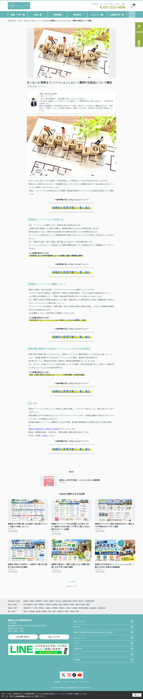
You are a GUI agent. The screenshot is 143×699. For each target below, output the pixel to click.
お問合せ (45, 435)
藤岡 (88, 604)
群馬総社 (60, 611)
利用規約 (57, 682)
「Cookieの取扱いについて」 (23, 696)
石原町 (72, 604)
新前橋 (38, 611)
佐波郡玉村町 (66, 601)
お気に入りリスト (80, 638)
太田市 (45, 601)
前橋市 (25, 601)
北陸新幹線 (101, 608)
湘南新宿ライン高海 (30, 608)
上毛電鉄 (54, 608)
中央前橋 (31, 611)
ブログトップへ (71, 586)
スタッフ (77, 654)
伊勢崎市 (39, 601)
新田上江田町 (81, 604)
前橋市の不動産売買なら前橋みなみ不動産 (43, 429)
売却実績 (57, 15)
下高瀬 (47, 604)
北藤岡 (44, 611)
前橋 (25, 611)
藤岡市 (52, 601)
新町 (60, 604)
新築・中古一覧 (18, 15)
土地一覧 (38, 15)
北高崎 (71, 611)
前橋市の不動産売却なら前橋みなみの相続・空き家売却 (93, 632)
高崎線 (61, 608)
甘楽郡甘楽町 (89, 601)
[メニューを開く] (132, 14)
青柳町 (41, 604)
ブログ (76, 643)
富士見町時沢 (28, 604)
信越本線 (93, 608)
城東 (66, 611)
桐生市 (81, 601)
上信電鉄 (74, 608)
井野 (77, 611)
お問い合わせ (24, 637)
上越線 (47, 608)
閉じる (137, 695)
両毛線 (41, 608)
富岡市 (75, 601)
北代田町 (54, 604)
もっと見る (71, 581)
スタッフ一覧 (97, 15)
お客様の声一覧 (117, 15)
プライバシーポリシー (71, 682)
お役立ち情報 (31, 86)
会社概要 (77, 660)
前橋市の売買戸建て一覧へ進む (71, 207)
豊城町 (66, 604)
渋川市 (58, 601)
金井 (36, 604)
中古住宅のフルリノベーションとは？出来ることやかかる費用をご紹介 (57, 320)
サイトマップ (85, 682)
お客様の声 (78, 649)
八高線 (67, 608)
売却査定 (77, 15)
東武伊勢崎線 (84, 608)
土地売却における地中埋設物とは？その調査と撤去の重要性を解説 (56, 256)
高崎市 (32, 601)
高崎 (49, 611)
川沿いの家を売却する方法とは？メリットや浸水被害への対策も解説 (56, 375)
